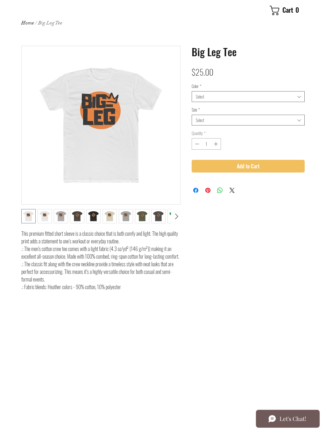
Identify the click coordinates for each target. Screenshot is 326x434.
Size (196, 109)
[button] (287, 10)
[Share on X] (232, 190)
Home (27, 23)
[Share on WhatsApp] (220, 190)
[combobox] (248, 96)
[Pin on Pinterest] (208, 190)
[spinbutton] (206, 144)
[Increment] (216, 144)
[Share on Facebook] (196, 190)
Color (197, 86)
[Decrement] (196, 144)
